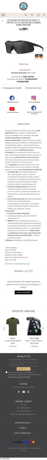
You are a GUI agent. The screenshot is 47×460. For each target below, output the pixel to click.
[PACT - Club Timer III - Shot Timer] (34, 326)
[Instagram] (28, 392)
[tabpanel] (23, 47)
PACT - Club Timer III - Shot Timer (34, 342)
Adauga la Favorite (13, 88)
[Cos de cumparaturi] (38, 15)
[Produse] (3, 16)
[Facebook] (19, 392)
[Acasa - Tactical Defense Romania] (23, 6)
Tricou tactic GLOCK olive (13, 342)
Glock (12, 338)
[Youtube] (23, 392)
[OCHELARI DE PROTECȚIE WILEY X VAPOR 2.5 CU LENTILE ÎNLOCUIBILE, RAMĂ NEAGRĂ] (23, 47)
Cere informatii (34, 88)
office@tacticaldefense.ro (25, 414)
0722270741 (25, 408)
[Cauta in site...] (44, 15)
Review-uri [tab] (23, 271)
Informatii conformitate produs (17, 264)
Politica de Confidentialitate (19, 377)
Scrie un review (23, 292)
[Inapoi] (2, 21)
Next (43, 50)
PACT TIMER (34, 338)
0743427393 (25, 411)
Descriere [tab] (23, 124)
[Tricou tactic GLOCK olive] (12, 326)
